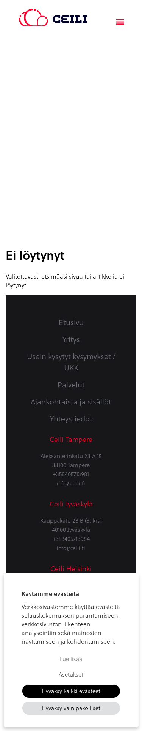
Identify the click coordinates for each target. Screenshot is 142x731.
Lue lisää (71, 659)
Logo (53, 13)
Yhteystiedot (71, 418)
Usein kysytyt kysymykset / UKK (71, 361)
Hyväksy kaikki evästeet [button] (71, 691)
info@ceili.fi (71, 483)
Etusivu (71, 322)
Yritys (71, 339)
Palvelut (71, 384)
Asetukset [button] (71, 674)
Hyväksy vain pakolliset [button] (71, 708)
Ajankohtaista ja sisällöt (71, 401)
